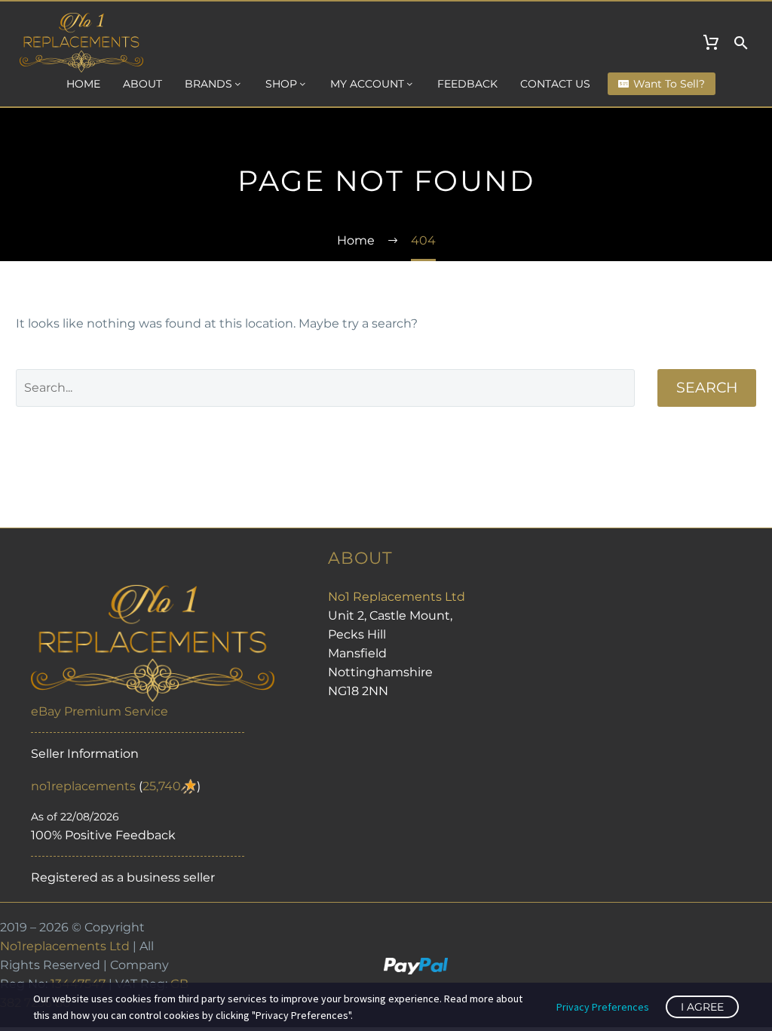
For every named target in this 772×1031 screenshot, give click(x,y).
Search (706, 387)
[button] (741, 43)
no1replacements (83, 786)
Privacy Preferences (602, 1007)
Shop (281, 84)
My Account (367, 84)
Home (83, 84)
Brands (208, 84)
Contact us (555, 84)
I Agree (702, 1007)
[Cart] (711, 43)
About (142, 84)
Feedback (467, 84)
